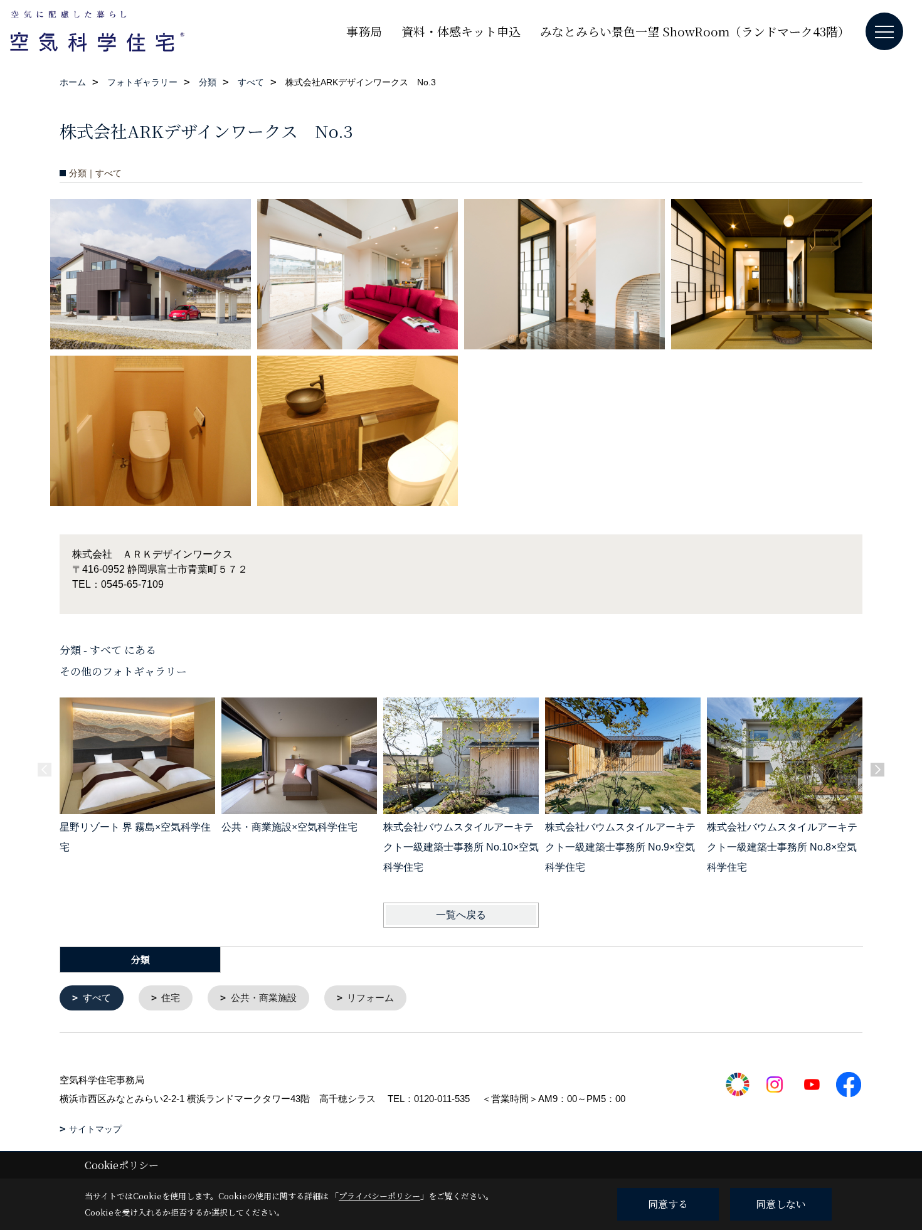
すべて (97, 997)
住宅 (170, 997)
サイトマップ (95, 1129)
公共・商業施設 (264, 997)
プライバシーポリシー (379, 1196)
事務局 (364, 31)
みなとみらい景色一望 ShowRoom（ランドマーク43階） (695, 31)
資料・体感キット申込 (461, 31)
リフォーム (370, 997)
